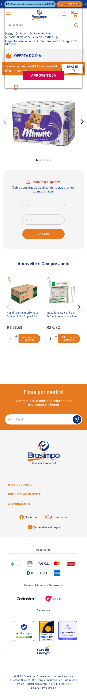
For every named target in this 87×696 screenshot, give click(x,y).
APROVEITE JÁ (43, 75)
